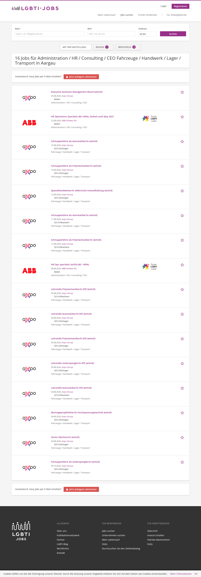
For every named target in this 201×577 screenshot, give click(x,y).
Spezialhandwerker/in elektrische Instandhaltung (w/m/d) (81, 190)
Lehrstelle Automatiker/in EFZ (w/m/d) (71, 313)
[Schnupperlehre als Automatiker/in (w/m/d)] (29, 147)
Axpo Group (67, 96)
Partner (61, 539)
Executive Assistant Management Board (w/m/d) (76, 91)
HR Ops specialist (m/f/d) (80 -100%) (70, 264)
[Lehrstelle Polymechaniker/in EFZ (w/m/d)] (29, 295)
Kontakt (61, 552)
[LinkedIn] (14, 547)
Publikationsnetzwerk (68, 535)
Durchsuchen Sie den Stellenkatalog (121, 548)
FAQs (104, 544)
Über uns (62, 530)
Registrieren (180, 6)
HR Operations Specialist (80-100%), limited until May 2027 (82, 116)
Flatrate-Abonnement (158, 539)
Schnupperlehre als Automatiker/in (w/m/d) (74, 141)
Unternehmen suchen (113, 535)
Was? (17, 28)
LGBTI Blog (62, 544)
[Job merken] (183, 92)
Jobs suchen (126, 14)
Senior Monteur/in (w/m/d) (65, 437)
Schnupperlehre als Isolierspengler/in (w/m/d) (75, 461)
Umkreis (142, 28)
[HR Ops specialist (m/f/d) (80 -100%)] (29, 270)
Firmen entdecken (147, 14)
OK (196, 573)
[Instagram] (23, 547)
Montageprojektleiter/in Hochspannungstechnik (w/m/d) (81, 412)
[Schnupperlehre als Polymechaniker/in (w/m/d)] (29, 171)
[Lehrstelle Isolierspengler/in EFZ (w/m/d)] (29, 369)
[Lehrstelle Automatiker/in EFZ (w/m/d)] (29, 319)
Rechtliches (63, 548)
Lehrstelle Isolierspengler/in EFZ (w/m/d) (72, 363)
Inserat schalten (155, 535)
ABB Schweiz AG (69, 120)
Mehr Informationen (181, 573)
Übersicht (152, 530)
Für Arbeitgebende (177, 14)
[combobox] (49, 33)
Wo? (89, 28)
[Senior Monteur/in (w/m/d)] (29, 443)
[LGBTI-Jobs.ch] (35, 8)
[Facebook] (19, 547)
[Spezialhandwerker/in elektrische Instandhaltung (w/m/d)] (29, 196)
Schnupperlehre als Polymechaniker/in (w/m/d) (76, 165)
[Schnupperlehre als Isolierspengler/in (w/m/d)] (29, 467)
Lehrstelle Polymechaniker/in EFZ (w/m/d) (73, 289)
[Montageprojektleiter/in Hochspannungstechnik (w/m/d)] (29, 418)
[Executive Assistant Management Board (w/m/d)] (29, 97)
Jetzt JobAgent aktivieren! (83, 76)
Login (164, 6)
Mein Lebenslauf (106, 14)
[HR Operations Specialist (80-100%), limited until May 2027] (29, 122)
